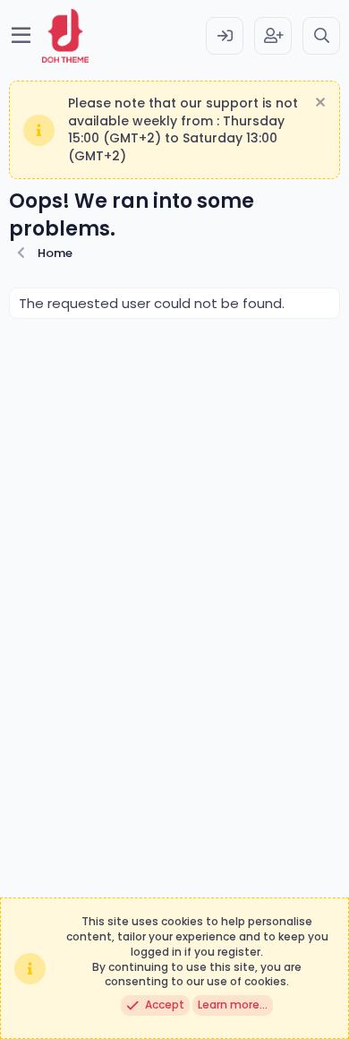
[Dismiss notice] (318, 104)
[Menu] (21, 36)
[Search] (321, 36)
